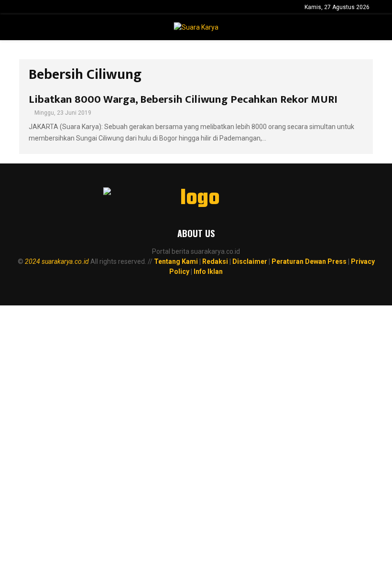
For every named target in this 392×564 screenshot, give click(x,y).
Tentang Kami (176, 261)
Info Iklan (208, 271)
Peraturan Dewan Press (309, 261)
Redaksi (215, 261)
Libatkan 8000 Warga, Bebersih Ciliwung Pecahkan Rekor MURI (183, 99)
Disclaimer (249, 261)
